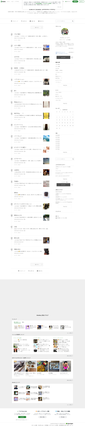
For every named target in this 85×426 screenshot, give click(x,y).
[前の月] (60, 110)
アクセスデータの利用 (54, 425)
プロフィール (62, 39)
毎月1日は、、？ (59, 78)
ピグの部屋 (68, 39)
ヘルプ (72, 425)
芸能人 (23, 322)
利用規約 (47, 425)
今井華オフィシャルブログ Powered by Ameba (63, 194)
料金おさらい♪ (58, 76)
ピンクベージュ (59, 80)
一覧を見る (65, 85)
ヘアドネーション (59, 72)
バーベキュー (58, 82)
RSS (58, 216)
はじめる (22, 416)
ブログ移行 (58, 64)
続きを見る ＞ (71, 48)
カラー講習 (58, 66)
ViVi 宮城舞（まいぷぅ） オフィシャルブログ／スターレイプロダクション (65, 199)
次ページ (37, 27)
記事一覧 (24, 21)
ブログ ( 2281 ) (59, 92)
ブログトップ (15, 21)
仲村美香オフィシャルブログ (61, 196)
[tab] (17, 322)
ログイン (81, 1)
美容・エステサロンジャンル (61, 53)
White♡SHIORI (59, 191)
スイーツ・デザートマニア (58, 337)
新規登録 (75, 1)
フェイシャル (58, 170)
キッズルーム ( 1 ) (59, 98)
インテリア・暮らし (37, 337)
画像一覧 (33, 21)
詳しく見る (42, 416)
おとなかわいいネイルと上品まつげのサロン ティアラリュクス (65, 173)
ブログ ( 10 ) (58, 100)
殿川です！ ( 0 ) (59, 96)
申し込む (62, 416)
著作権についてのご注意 (62, 217)
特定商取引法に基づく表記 (64, 425)
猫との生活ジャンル (17, 322)
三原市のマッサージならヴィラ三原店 (63, 166)
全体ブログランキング (60, 52)
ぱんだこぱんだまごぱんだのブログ (63, 175)
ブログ (57, 168)
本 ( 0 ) (57, 94)
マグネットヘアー (65, 37)
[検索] (73, 21)
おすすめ (57, 68)
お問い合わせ (41, 425)
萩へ (56, 74)
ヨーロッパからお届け (18, 337)
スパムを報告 (35, 425)
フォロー (64, 57)
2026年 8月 (65, 109)
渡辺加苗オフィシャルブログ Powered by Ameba (64, 203)
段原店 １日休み (59, 70)
